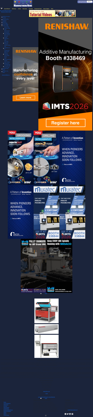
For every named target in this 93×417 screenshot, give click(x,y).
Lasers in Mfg (5, 25)
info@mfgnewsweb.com (73, 410)
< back (46, 393)
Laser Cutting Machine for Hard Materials (7, 63)
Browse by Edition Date (6, 11)
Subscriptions (24, 8)
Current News (5, 24)
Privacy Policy (6, 415)
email (46, 293)
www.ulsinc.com (46, 391)
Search (5, 413)
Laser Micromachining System (7, 59)
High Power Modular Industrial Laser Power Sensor (6, 54)
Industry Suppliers (46, 8)
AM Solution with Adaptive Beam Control (7, 33)
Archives (19, 8)
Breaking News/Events (38, 8)
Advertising (14, 8)
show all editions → (6, 75)
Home (5, 402)
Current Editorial (7, 8)
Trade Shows (31, 8)
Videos (52, 8)
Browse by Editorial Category (6, 10)
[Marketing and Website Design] (46, 415)
